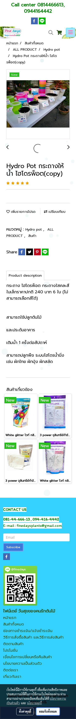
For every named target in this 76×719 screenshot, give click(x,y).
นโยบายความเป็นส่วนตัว (22, 663)
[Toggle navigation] (70, 32)
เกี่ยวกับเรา (12, 677)
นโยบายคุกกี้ (34, 703)
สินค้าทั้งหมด (13, 624)
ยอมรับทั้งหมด (48, 711)
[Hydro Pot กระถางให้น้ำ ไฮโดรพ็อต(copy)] (38, 104)
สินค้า (32, 235)
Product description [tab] (25, 275)
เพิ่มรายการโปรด (22, 211)
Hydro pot (34, 229)
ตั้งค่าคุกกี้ (25, 711)
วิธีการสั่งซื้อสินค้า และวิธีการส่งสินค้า (33, 637)
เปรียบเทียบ (56, 211)
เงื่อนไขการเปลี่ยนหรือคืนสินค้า (27, 657)
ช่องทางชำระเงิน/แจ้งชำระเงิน (27, 631)
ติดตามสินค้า (13, 644)
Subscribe (13, 547)
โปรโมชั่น (10, 650)
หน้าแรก (9, 618)
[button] (49, 32)
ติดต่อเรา (10, 670)
